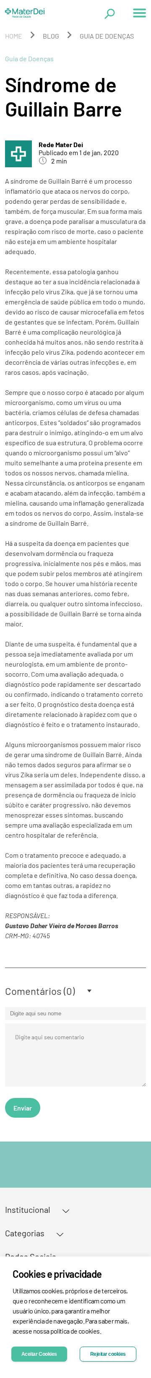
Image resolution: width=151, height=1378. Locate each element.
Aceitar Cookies (39, 1354)
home (13, 36)
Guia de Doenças (107, 36)
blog (51, 36)
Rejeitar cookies (108, 1354)
